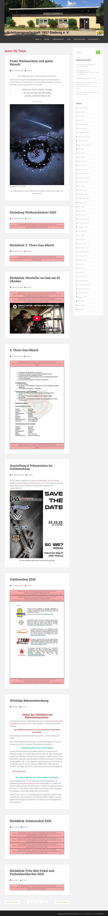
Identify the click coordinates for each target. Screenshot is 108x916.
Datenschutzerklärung (71, 914)
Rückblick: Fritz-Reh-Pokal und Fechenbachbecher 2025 (32, 872)
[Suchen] (98, 52)
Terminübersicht (58, 39)
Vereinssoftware (79, 39)
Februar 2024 (83, 190)
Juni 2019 (81, 305)
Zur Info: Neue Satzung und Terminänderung (86, 65)
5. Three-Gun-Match (24, 350)
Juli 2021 (81, 264)
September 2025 (84, 145)
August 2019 (82, 297)
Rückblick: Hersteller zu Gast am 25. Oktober (35, 279)
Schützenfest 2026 (23, 579)
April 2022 (81, 239)
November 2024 (83, 178)
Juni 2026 (81, 112)
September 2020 (84, 285)
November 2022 (83, 223)
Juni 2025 (81, 153)
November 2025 (83, 137)
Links (68, 39)
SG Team (29, 70)
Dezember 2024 (83, 174)
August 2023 (82, 202)
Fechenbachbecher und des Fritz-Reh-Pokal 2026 (88, 93)
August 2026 (82, 108)
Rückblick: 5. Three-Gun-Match (32, 245)
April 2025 (81, 161)
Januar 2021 (82, 276)
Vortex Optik (22, 483)
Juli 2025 (81, 149)
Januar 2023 (82, 215)
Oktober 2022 (83, 227)
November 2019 (83, 289)
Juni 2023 (81, 207)
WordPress (100, 914)
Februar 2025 (83, 170)
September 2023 (84, 198)
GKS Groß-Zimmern (33, 783)
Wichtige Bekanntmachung (29, 700)
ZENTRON (33, 483)
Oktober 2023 (83, 194)
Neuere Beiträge (12, 902)
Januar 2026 (82, 128)
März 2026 (82, 120)
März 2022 (82, 244)
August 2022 (82, 231)
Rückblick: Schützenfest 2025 (30, 821)
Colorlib (87, 914)
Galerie (46, 39)
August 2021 (82, 260)
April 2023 (81, 211)
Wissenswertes (93, 39)
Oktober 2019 (83, 293)
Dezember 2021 (83, 248)
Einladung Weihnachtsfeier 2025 (33, 212)
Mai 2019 (81, 309)
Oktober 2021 (83, 256)
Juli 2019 (81, 301)
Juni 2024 (81, 186)
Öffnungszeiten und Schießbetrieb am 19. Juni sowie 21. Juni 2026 (87, 72)
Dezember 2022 (83, 219)
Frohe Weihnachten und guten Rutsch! (31, 62)
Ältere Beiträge (61, 902)
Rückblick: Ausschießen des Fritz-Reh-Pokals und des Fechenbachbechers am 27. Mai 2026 (87, 85)
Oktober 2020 (83, 281)
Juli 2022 (81, 235)
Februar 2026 (83, 124)
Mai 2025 (81, 157)
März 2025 (82, 165)
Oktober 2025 (83, 141)
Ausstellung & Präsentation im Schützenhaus (31, 467)
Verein (37, 39)
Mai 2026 (81, 116)
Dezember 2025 (83, 133)
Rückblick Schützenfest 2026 (86, 78)
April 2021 (81, 272)
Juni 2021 (81, 268)
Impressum (61, 914)
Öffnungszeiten (19, 771)
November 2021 (83, 252)
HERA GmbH (42, 481)
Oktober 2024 (83, 182)
